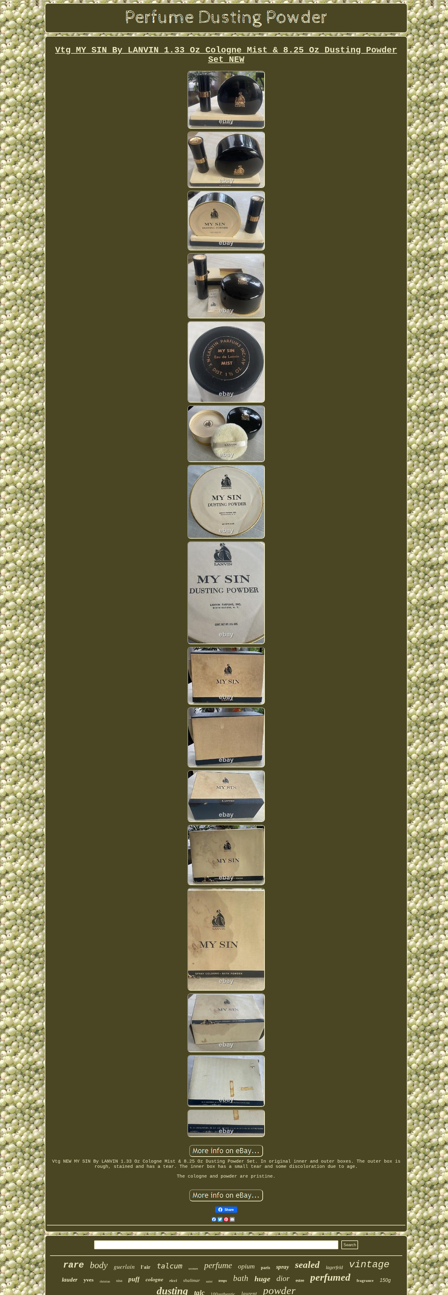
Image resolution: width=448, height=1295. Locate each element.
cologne (154, 1279)
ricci (173, 1280)
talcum (169, 1266)
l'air (146, 1267)
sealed (307, 1264)
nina (119, 1281)
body (99, 1265)
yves (89, 1280)
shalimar (191, 1280)
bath (240, 1278)
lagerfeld (334, 1267)
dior (283, 1278)
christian (105, 1281)
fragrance (365, 1280)
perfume (218, 1265)
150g (385, 1280)
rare (73, 1265)
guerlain (124, 1266)
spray (282, 1267)
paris (265, 1267)
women (193, 1268)
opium (246, 1266)
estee (300, 1280)
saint (209, 1281)
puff (134, 1279)
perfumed (330, 1277)
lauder (69, 1279)
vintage (369, 1264)
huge (262, 1279)
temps (223, 1281)
